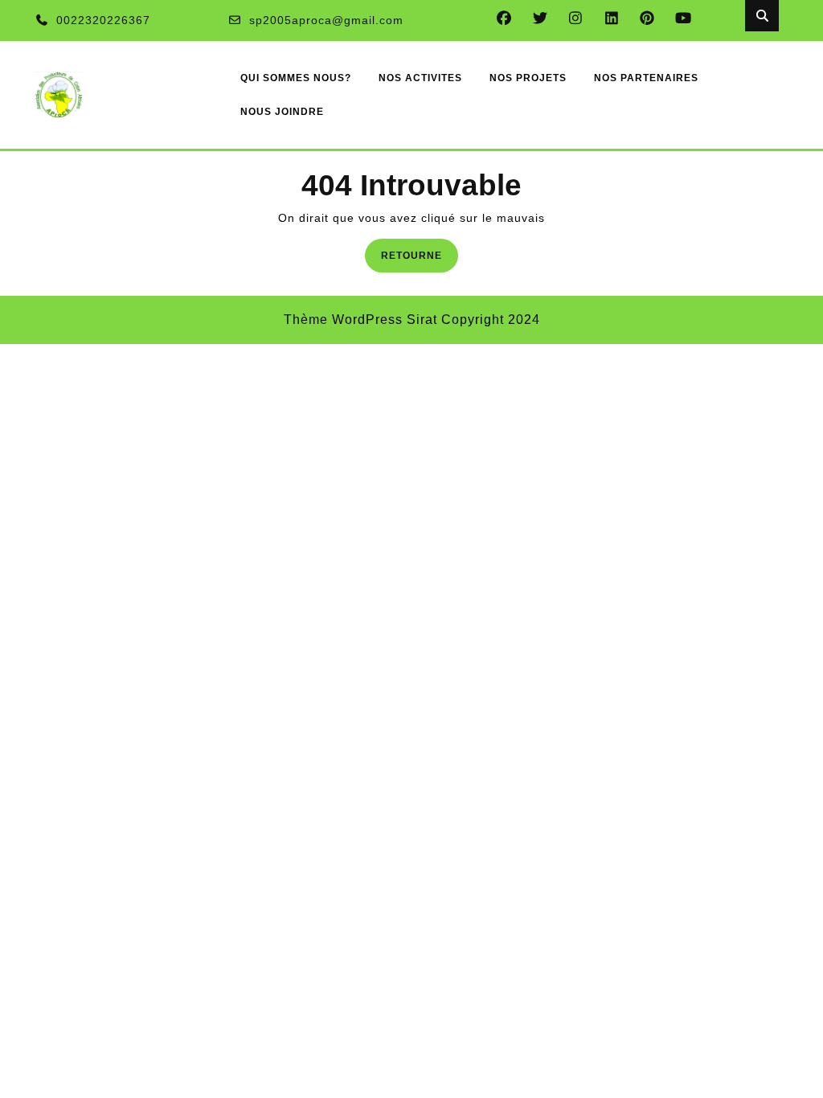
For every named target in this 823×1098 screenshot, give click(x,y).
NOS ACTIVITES (420, 78)
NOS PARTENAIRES (646, 78)
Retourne (419, 254)
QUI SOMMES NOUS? (295, 78)
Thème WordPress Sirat (360, 319)
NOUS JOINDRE (282, 111)
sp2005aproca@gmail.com (326, 20)
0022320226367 (103, 20)
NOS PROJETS (528, 78)
